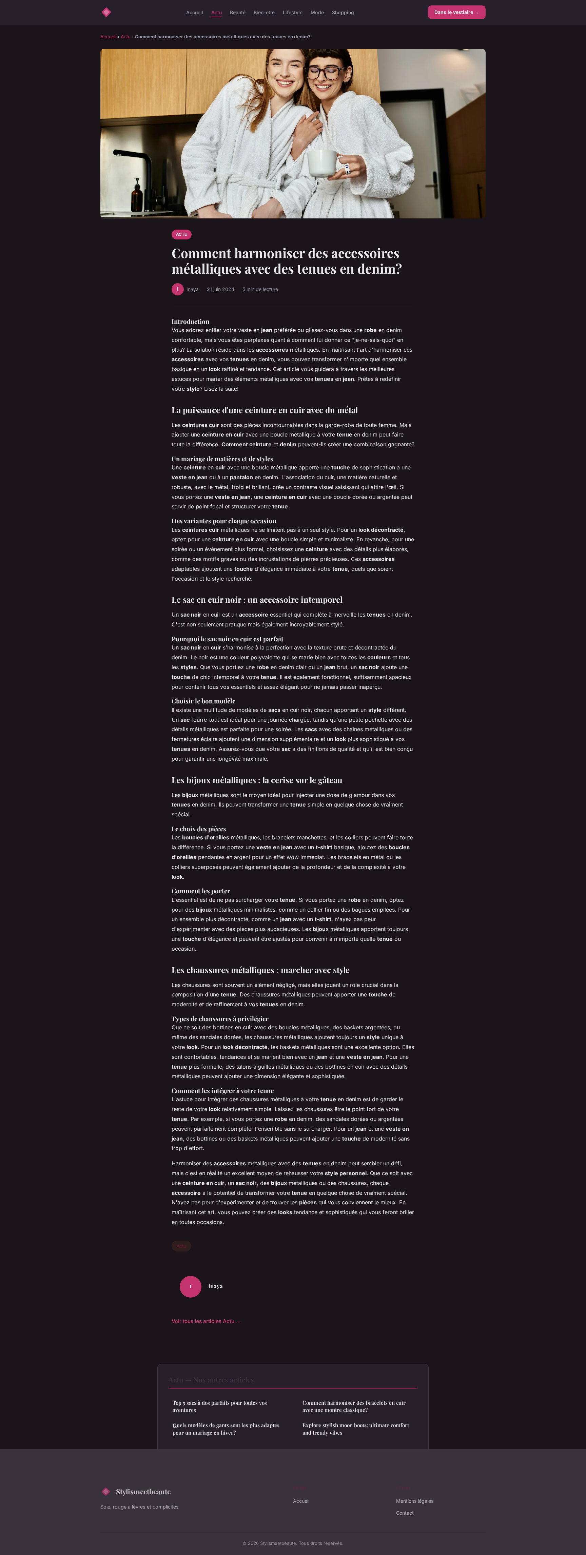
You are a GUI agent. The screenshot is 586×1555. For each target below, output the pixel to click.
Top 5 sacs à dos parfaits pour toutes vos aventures (220, 1406)
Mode (317, 12)
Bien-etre (264, 12)
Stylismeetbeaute (143, 1491)
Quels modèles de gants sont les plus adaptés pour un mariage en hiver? (226, 1429)
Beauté (238, 12)
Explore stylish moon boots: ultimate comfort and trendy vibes (355, 1429)
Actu (216, 12)
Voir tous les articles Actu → (206, 1321)
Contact (405, 1513)
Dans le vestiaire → (456, 12)
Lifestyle (292, 12)
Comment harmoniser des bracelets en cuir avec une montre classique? (354, 1406)
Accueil (194, 12)
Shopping (343, 12)
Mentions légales (414, 1501)
